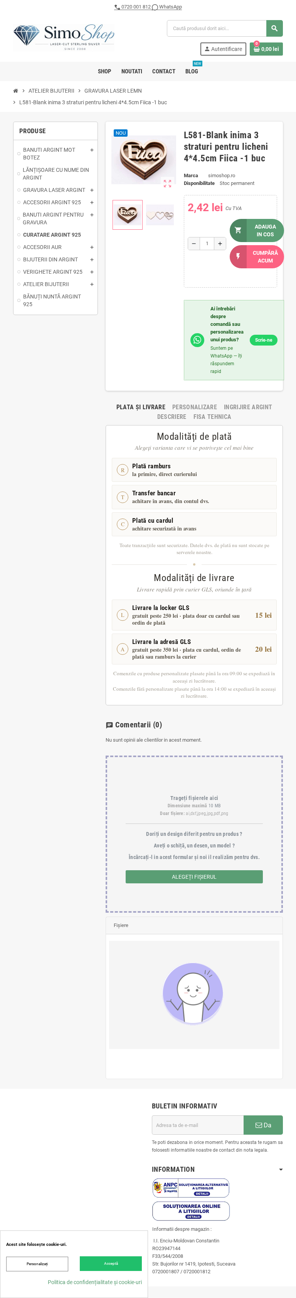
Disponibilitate (199, 183)
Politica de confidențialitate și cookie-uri (95, 1282)
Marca (191, 175)
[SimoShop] (63, 37)
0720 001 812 (136, 7)
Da (266, 1125)
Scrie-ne (263, 340)
